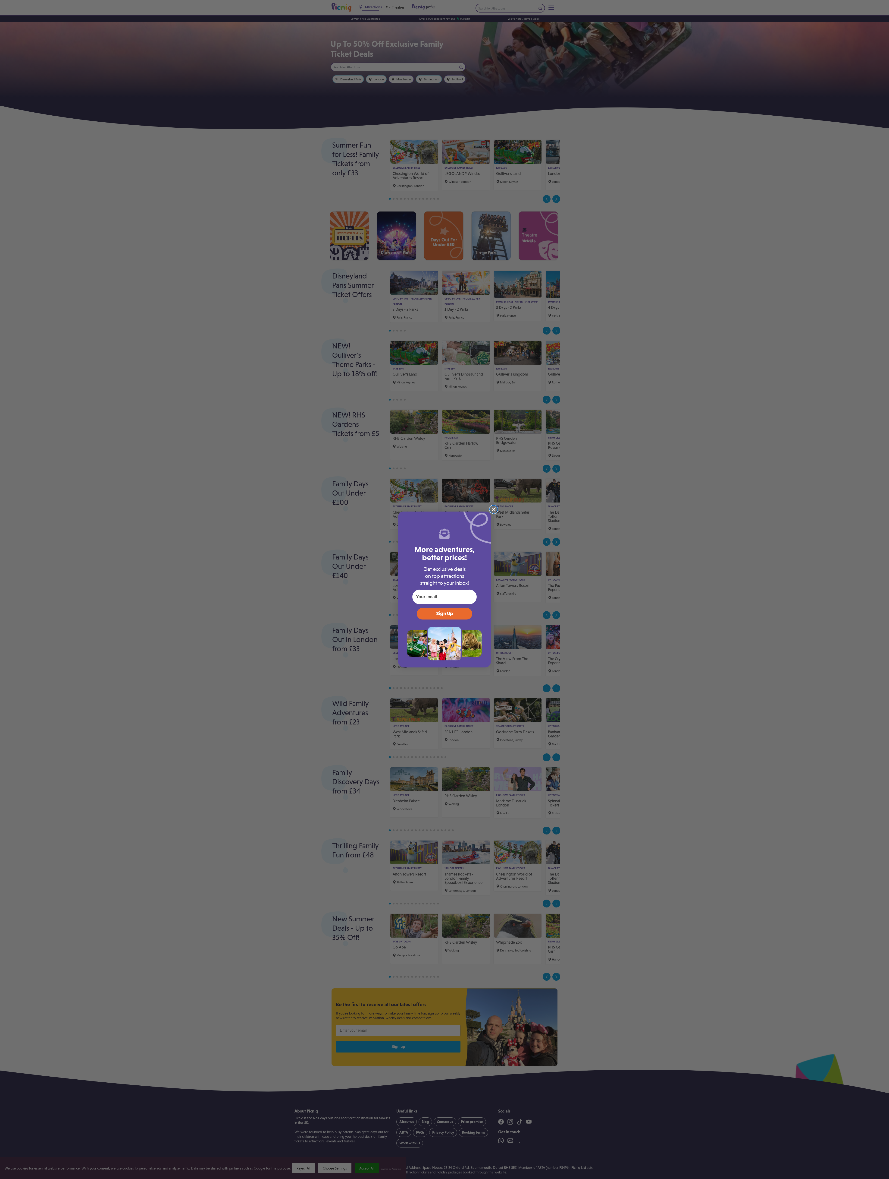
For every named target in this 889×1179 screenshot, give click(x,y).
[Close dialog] (494, 509)
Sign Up (444, 613)
